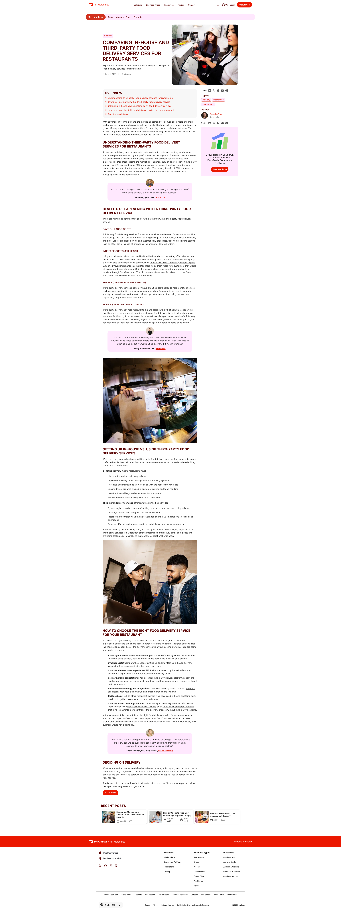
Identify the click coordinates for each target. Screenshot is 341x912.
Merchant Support (230, 876)
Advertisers (164, 894)
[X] (214, 90)
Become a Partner (243, 841)
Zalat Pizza (160, 197)
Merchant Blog (95, 17)
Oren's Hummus (165, 751)
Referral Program (167, 905)
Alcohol (197, 867)
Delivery (206, 100)
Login (232, 5)
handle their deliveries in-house (128, 462)
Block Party (219, 894)
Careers (194, 894)
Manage (120, 17)
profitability (123, 291)
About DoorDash (111, 894)
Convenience (199, 871)
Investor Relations (180, 894)
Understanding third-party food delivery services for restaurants (140, 98)
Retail (196, 886)
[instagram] (110, 866)
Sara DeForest (217, 114)
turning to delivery (127, 125)
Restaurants (208, 104)
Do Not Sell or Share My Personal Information (193, 905)
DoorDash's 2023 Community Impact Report (172, 262)
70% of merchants (135, 718)
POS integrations (170, 516)
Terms (147, 905)
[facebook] (218, 90)
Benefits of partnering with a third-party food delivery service (138, 102)
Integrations (169, 867)
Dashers (138, 894)
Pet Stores (198, 881)
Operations (218, 100)
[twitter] (100, 866)
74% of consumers (145, 165)
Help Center (232, 894)
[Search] (218, 4)
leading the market (137, 161)
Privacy (155, 905)
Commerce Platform (172, 862)
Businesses (150, 894)
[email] (222, 90)
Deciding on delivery (118, 114)
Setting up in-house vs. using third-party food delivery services (139, 106)
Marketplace (169, 857)
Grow (110, 17)
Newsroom (205, 894)
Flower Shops (199, 876)
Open (128, 17)
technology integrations (125, 536)
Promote (137, 17)
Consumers (126, 894)
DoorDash (148, 256)
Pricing (167, 871)
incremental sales (150, 316)
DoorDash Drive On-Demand (141, 706)
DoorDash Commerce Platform (178, 706)
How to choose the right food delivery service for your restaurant (140, 110)
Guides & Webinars (231, 867)
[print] (226, 90)
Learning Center (229, 862)
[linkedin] (209, 90)
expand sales (151, 309)
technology (126, 516)
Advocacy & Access (231, 871)
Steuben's (160, 348)
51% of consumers (173, 309)
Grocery (197, 862)
